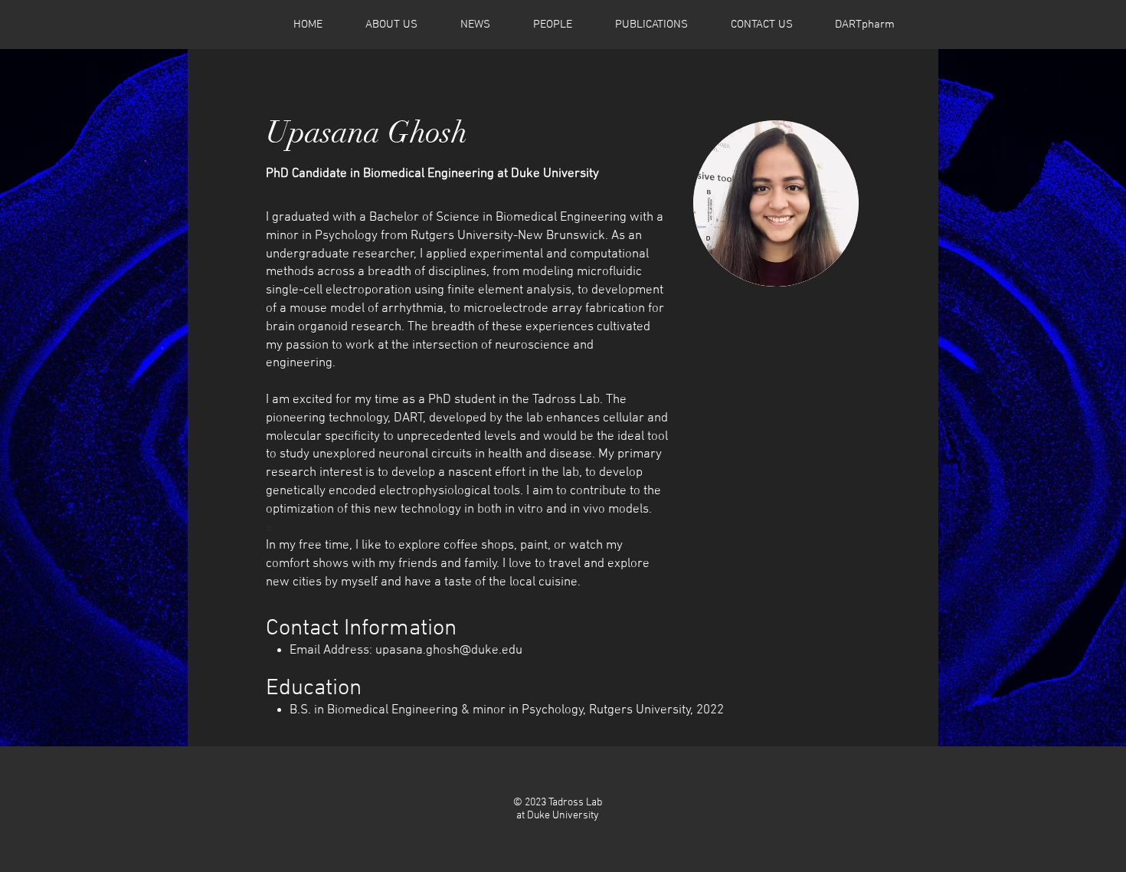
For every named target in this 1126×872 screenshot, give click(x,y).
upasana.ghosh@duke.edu (448, 650)
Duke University (563, 815)
